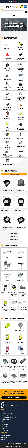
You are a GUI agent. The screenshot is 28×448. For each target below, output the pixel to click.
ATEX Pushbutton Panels (7, 69)
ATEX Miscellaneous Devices (7, 155)
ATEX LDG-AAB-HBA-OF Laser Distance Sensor (23, 368)
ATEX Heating (7, 138)
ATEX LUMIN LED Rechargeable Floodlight (14, 294)
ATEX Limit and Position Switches (7, 108)
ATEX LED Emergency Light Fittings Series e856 (14, 309)
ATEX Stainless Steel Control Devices (20, 69)
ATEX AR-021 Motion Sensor (5, 367)
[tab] (14, 174)
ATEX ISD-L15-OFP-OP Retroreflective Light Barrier (14, 368)
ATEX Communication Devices (7, 118)
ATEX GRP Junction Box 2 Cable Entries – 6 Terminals (6, 228)
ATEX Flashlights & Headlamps (21, 48)
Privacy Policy (12, 446)
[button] (7, 269)
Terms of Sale (20, 446)
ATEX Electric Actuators (21, 118)
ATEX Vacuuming (20, 138)
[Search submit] (25, 12)
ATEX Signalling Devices (7, 58)
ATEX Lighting (7, 48)
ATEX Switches (7, 79)
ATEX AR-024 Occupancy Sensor (5, 381)
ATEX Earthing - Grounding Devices (7, 98)
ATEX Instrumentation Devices (7, 129)
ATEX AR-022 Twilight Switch (14, 381)
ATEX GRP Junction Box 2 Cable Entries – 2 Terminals (20, 228)
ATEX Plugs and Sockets (7, 88)
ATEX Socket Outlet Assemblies (20, 88)
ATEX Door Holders (21, 146)
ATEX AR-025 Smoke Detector (23, 381)
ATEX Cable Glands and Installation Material (21, 98)
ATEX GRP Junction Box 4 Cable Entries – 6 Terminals (6, 191)
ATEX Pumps (20, 108)
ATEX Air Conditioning (7, 146)
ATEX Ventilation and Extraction (20, 128)
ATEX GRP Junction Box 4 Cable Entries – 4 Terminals (20, 209)
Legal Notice (7, 446)
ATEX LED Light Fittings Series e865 (23, 308)
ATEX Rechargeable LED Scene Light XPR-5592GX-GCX (5, 309)
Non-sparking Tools (7, 164)
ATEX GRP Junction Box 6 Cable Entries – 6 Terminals (6, 209)
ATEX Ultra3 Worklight (5, 293)
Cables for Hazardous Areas (20, 155)
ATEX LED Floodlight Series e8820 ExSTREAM (23, 294)
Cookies (16, 446)
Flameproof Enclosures (20, 79)
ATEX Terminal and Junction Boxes (21, 58)
